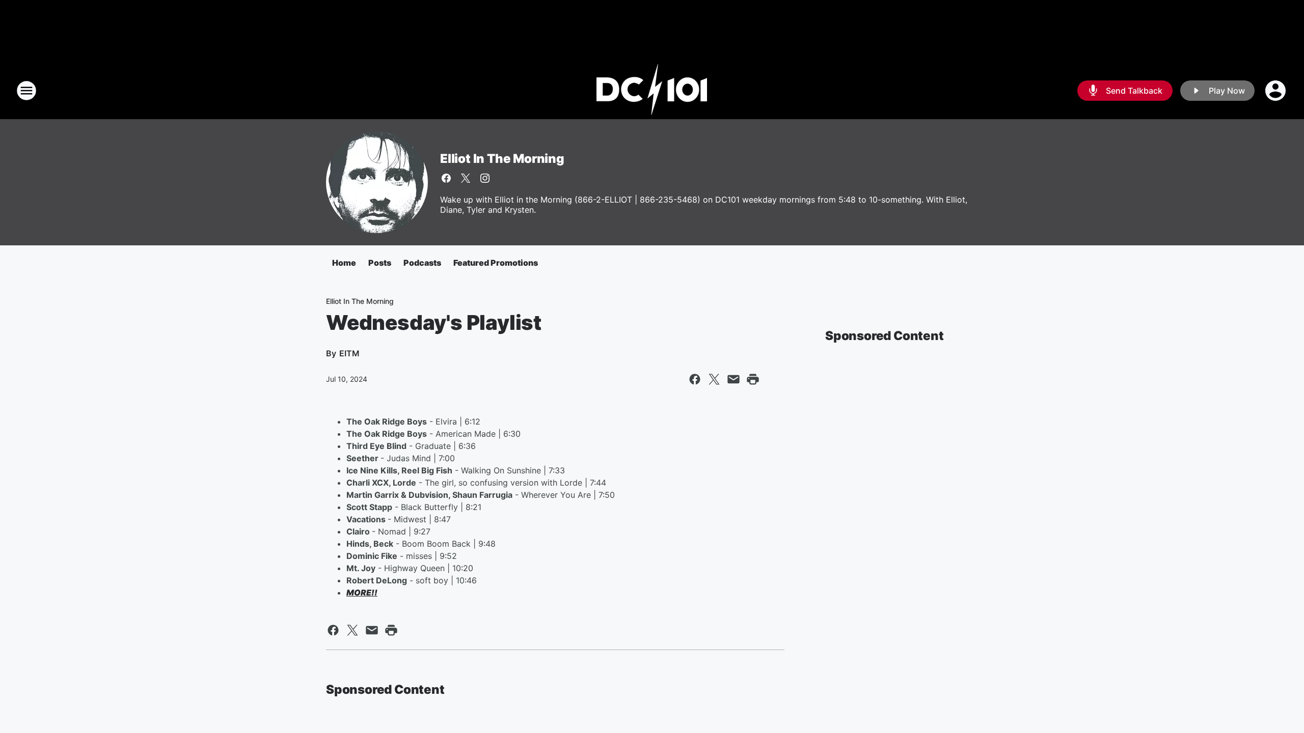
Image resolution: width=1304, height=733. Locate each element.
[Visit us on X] (465, 178)
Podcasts (422, 263)
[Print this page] (753, 379)
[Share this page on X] (714, 379)
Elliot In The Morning (502, 158)
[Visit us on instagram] (485, 178)
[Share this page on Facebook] (695, 379)
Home (344, 263)
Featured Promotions (495, 263)
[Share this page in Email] (733, 379)
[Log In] (1276, 90)
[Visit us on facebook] (446, 178)
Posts (379, 263)
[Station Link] (652, 90)
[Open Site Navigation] (26, 90)
